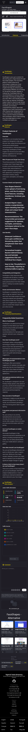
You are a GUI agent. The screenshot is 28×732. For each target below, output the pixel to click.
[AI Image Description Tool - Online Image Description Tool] (7, 641)
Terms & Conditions (14, 713)
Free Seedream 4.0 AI (13, 697)
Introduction (5, 35)
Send (24, 590)
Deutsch (12, 723)
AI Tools (14, 702)
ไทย (11, 729)
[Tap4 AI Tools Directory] (3, 2)
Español (3, 723)
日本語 (12, 720)
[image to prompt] (21, 624)
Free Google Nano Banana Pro (13, 693)
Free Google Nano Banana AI (13, 695)
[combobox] (12, 2)
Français (3, 726)
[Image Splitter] (7, 624)
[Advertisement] (14, 53)
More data (13, 559)
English (3, 720)
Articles (13, 706)
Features (15, 35)
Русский (21, 723)
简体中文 (12, 726)
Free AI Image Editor (13, 688)
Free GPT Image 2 (13, 691)
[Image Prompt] (21, 641)
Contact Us (14, 715)
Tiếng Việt (22, 729)
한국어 (3, 729)
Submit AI (14, 704)
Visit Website (13, 13)
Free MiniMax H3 (13, 686)
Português (22, 720)
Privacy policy (14, 711)
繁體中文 (21, 726)
